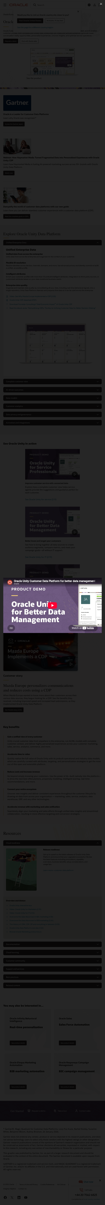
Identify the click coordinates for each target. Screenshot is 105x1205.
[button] (101, 4)
